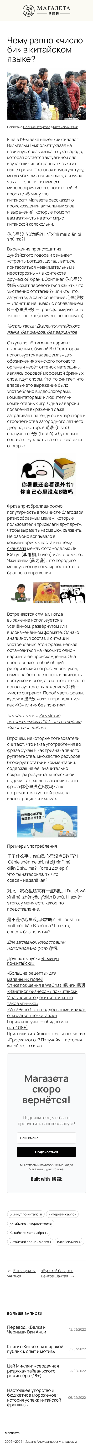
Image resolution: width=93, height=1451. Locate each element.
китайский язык (69, 1242)
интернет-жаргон (62, 1214)
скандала (16, 548)
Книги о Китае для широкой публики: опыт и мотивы (35, 1349)
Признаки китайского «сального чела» (46, 1033)
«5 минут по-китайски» (33, 961)
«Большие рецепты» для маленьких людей (32, 976)
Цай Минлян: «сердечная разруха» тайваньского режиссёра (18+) (33, 1370)
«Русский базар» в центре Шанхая (57, 1273)
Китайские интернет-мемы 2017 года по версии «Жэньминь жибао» (44, 721)
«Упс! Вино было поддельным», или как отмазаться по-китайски (46, 1012)
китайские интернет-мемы (31, 1223)
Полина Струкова (36, 127)
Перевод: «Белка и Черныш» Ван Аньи (26, 1329)
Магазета (12, 1432)
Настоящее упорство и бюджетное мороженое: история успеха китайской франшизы (34, 1397)
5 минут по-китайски (26, 1214)
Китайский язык (65, 127)
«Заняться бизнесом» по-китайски (42, 991)
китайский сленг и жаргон (30, 1242)
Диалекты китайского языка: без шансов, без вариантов (43, 329)
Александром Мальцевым (57, 1441)
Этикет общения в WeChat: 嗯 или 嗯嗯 (46, 985)
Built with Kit (46, 1179)
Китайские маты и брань (28, 1232)
